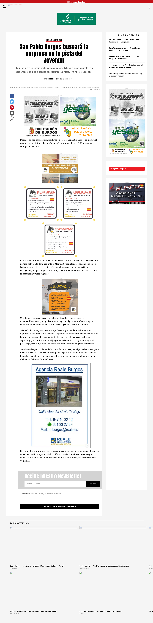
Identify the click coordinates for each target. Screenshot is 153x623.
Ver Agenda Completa (118, 169)
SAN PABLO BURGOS (52, 494)
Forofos (81, 2)
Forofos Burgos (52, 79)
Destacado (39, 494)
